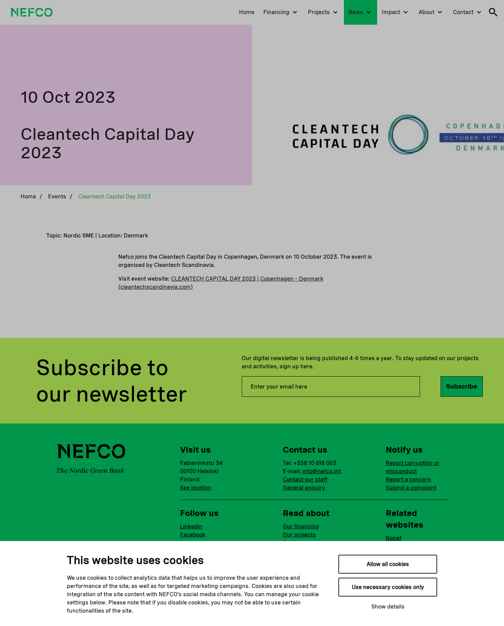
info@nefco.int (321, 471)
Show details (388, 606)
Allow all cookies (388, 564)
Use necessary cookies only (388, 587)
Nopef (393, 538)
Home (28, 196)
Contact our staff (305, 479)
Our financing (301, 526)
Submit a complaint (411, 487)
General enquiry (304, 487)
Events (57, 196)
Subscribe (461, 386)
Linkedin (191, 526)
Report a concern (408, 479)
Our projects (299, 534)
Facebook (192, 534)
